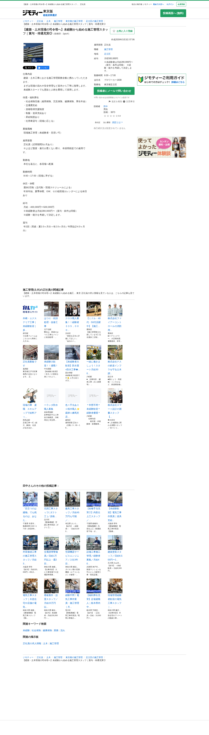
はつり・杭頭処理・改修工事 (51, 322)
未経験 (26, 630)
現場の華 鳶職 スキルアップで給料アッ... (30, 411)
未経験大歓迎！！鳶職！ (51, 363)
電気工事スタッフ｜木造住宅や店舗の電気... (30, 601)
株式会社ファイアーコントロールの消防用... (114, 324)
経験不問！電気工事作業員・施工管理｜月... (72, 601)
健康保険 (47, 630)
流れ (62, 630)
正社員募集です (30, 363)
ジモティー (28, 21)
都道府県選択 (50, 15)
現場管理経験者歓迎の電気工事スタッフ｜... (114, 601)
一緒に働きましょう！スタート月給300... (93, 367)
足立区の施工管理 (94, 21)
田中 (106, 106)
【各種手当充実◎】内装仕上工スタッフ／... (93, 514)
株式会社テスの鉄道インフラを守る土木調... (114, 367)
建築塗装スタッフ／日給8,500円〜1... (115, 556)
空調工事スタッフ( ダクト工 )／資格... (51, 512)
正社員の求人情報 (32, 643)
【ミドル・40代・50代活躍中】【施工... (94, 322)
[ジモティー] (32, 13)
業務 (56, 630)
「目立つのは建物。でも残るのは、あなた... (30, 514)
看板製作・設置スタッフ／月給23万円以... (51, 601)
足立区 (107, 54)
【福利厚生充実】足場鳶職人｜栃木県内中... (93, 601)
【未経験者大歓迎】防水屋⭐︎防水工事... (72, 365)
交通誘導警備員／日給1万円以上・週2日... (51, 558)
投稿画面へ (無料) (173, 13)
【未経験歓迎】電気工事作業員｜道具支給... (114, 514)
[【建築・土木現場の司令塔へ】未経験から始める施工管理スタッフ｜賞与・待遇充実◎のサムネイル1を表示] (33, 52)
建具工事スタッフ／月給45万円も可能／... (72, 514)
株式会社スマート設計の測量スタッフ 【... (114, 411)
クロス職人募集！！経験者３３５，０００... (72, 324)
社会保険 (36, 630)
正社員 (40, 21)
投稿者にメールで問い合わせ (114, 90)
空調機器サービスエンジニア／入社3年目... (72, 558)
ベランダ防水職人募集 (51, 407)
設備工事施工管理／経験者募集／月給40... (93, 558)
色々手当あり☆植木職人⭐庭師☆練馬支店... (72, 411)
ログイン (170, 4)
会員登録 (181, 4)
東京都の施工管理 (74, 21)
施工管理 (58, 21)
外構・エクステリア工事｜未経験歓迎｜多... (30, 324)
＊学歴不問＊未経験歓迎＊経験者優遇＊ (93, 409)
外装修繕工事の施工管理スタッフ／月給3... (30, 558)
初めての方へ (158, 4)
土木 (48, 21)
